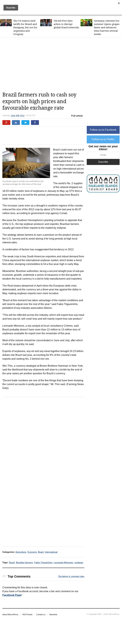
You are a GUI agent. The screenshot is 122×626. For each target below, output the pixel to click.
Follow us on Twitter (103, 139)
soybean (79, 562)
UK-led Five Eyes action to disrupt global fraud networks (66, 24)
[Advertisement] (62, 64)
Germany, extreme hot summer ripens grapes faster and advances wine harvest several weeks (106, 27)
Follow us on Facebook (103, 129)
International (51, 552)
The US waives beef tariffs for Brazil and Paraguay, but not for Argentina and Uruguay (25, 27)
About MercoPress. (10, 614)
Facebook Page (11, 595)
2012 (22, 115)
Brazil (41, 552)
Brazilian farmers (24, 562)
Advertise (53, 614)
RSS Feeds (27, 614)
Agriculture (20, 552)
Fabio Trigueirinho (43, 562)
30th (18, 115)
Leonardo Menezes (63, 562)
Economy (32, 552)
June (13, 115)
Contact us (40, 614)
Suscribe (103, 162)
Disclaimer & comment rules (71, 576)
